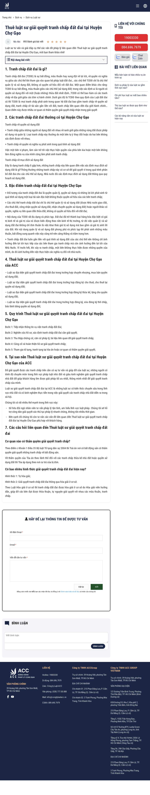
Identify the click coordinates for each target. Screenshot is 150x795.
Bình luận (98, 646)
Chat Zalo (140, 57)
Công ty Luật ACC (54, 686)
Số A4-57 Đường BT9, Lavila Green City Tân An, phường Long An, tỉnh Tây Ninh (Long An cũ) (125, 730)
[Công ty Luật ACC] (7, 6)
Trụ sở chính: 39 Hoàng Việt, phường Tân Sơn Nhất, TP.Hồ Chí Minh (126, 679)
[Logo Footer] (21, 673)
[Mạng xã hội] (8, 697)
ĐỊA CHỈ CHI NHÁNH (81, 683)
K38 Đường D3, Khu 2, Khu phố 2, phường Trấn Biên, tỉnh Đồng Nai (124, 703)
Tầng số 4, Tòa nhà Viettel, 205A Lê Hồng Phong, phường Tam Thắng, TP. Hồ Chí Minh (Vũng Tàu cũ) (126, 740)
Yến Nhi (16, 41)
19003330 (131, 38)
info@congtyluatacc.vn (56, 697)
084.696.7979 (131, 47)
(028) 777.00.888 (59, 691)
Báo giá (125, 56)
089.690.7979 (54, 702)
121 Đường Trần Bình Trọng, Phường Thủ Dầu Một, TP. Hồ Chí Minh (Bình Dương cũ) (126, 694)
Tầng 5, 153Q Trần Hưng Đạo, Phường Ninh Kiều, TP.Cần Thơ (123, 720)
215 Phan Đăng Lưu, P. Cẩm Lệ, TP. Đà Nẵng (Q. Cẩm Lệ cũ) (125, 712)
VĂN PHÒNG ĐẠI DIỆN (120, 686)
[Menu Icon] (137, 6)
